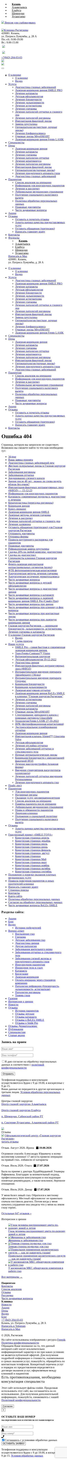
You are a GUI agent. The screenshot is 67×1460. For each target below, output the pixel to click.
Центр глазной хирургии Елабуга (21, 1110)
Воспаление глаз (25, 933)
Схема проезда (23, 641)
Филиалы (13, 237)
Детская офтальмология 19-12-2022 (35, 659)
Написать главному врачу (30, 231)
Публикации (15, 1029)
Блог (11, 921)
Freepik (61, 1339)
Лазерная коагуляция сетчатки (33, 690)
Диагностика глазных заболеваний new (31, 462)
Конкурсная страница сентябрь (33, 871)
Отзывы (13, 216)
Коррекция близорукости (29, 684)
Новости (13, 1004)
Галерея (12, 998)
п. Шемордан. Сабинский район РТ (22, 1116)
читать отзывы (10, 1141)
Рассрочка (7, 1295)
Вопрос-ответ (16, 930)
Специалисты (16, 142)
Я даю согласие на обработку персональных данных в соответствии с (29, 1064)
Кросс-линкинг (17, 508)
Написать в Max (10, 1329)
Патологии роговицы (27, 992)
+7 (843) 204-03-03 (12, 1319)
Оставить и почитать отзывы (32, 219)
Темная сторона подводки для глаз (28, 1246)
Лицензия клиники (26, 813)
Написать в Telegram (13, 1326)
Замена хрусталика (26, 124)
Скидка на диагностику (22, 555)
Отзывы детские (24, 1013)
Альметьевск (19, 7)
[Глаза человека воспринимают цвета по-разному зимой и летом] (37, 1228)
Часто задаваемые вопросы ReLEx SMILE (32, 905)
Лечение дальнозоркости (29, 102)
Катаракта (21, 970)
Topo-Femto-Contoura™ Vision (32, 653)
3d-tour (12, 456)
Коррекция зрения (19, 505)
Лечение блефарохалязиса (30, 133)
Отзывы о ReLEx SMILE (29, 1019)
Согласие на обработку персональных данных (35, 902)
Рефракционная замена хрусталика (28, 548)
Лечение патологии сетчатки (32, 157)
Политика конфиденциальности (20, 1342)
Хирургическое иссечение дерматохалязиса (33, 576)
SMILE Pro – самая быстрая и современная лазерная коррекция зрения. (40, 649)
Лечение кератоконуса (28, 160)
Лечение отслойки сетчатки (31, 745)
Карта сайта (15, 896)
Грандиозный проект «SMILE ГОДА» (30, 834)
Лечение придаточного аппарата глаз (37, 782)
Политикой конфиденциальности (21, 1400)
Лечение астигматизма (28, 105)
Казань (16, 4)
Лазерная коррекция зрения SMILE (28, 512)
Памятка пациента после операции (35, 803)
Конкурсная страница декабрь (32, 840)
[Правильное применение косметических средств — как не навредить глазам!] (37, 1252)
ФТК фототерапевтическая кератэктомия (32, 570)
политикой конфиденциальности (22, 1066)
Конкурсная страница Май (30, 859)
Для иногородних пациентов (32, 791)
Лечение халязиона (19, 524)
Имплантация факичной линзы (33, 121)
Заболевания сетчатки (21, 475)
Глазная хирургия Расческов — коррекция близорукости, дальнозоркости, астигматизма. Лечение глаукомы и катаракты (35, 628)
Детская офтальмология (29, 96)
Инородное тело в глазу (29, 967)
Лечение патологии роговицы (33, 164)
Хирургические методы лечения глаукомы (33, 573)
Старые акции (16, 1035)
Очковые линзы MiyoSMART (32, 136)
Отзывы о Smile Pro (26, 1023)
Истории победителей (28, 927)
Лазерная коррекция (27, 976)
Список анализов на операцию (33, 182)
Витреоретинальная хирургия (32, 656)
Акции (12, 213)
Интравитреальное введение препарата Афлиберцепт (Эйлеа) (38, 673)
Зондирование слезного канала (26, 478)
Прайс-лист (15, 785)
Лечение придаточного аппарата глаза (37, 173)
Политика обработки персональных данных (34, 899)
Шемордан (18, 13)
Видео (19, 81)
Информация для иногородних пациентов (40, 185)
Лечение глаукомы (26, 108)
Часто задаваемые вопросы (31, 210)
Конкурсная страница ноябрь (32, 865)
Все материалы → (12, 1276)
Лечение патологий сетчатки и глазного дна (34, 521)
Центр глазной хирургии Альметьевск (23, 1104)
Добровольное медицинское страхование (39, 191)
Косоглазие (21, 973)
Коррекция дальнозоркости (31, 687)
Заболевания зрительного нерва (33, 949)
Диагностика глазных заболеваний (35, 176)
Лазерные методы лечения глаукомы (29, 515)
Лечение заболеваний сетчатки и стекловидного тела (34, 750)
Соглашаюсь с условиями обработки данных (31, 1440)
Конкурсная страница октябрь (32, 868)
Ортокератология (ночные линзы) (35, 170)
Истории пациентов (27, 1010)
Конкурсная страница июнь (31, 847)
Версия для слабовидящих (20, 22)
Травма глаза (22, 995)
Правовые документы (28, 207)
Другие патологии (26, 946)
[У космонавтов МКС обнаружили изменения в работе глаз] (37, 1264)
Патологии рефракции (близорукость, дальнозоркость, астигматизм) (37, 988)
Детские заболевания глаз (30, 940)
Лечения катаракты (26, 708)
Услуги (12, 84)
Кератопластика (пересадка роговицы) (30, 502)
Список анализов (11, 1289)
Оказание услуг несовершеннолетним (37, 797)
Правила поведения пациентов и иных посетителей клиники (31, 882)
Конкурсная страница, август (32, 853)
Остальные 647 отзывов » (16, 1213)
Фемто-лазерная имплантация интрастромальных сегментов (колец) (30, 566)
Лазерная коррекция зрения (31, 148)
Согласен (8, 1406)
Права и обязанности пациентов (34, 810)
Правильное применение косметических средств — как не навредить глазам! (36, 1257)
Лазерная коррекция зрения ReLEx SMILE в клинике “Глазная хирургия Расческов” (40, 695)
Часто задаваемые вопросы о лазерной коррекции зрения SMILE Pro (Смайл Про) (33, 600)
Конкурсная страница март (31, 862)
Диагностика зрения (27, 662)
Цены (11, 145)
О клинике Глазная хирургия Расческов (31, 634)
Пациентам (14, 179)
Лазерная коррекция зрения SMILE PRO (38, 283)
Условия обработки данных (27, 1455)
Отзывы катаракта (26, 1016)
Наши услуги (16, 644)
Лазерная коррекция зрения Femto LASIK (39, 139)
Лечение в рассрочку (27, 188)
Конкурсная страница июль (31, 843)
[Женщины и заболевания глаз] (27, 1237)
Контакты (14, 234)
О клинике (14, 74)
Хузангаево (18, 16)
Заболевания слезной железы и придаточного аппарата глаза (33, 960)
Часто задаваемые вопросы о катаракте (31, 594)
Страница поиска (18, 890)
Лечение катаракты (26, 93)
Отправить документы (21, 533)
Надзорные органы (26, 794)
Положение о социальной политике (36, 816)
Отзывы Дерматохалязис (22, 1026)
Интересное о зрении (20, 1001)
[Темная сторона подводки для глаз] (29, 1243)
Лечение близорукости (28, 99)
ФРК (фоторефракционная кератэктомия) (39, 724)
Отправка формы (18, 536)
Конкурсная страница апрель (32, 837)
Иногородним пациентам (30, 964)
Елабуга (16, 10)
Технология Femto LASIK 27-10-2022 (37, 720)
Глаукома (20, 936)
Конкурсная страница (28, 856)
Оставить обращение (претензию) (35, 228)
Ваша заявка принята (20, 459)
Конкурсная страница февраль (33, 850)
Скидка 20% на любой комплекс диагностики (35, 551)
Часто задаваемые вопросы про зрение (30, 604)
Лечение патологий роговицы (33, 117)
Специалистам (16, 1032)
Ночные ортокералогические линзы (36, 754)
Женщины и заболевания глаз (25, 1240)
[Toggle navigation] (2, 68)
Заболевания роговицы (21, 472)
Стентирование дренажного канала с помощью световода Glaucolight (37, 716)
